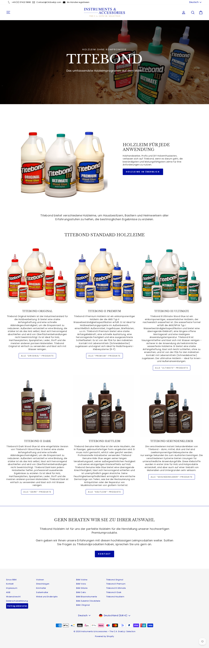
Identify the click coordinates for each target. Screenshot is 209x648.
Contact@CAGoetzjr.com (48, 2)
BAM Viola (81, 583)
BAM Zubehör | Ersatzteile (88, 601)
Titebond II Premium (116, 583)
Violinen (40, 579)
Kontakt (104, 553)
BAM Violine (81, 579)
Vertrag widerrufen (17, 606)
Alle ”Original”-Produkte (37, 355)
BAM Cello (81, 592)
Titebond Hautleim (115, 596)
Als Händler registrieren (78, 2)
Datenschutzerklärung (17, 601)
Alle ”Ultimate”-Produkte (171, 368)
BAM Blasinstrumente (86, 596)
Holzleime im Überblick (143, 171)
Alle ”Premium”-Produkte (104, 355)
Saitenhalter (42, 592)
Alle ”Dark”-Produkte (37, 492)
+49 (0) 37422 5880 (21, 2)
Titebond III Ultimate (116, 588)
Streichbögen (42, 583)
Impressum (11, 588)
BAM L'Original (83, 605)
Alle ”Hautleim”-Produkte (104, 492)
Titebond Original (114, 579)
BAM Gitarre (82, 588)
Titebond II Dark (113, 592)
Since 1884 (11, 579)
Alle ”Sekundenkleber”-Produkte (172, 477)
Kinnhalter (41, 588)
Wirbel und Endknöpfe (46, 596)
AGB (8, 592)
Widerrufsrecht (13, 596)
